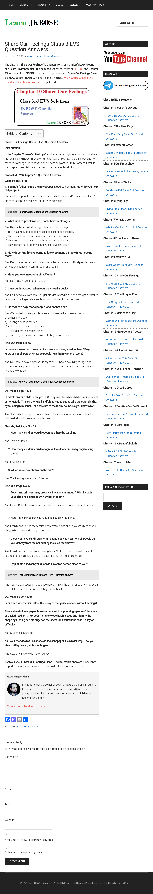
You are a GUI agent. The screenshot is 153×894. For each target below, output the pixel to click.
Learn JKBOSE (33, 22)
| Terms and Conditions (103, 883)
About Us (47, 883)
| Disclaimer (70, 883)
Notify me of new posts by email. (24, 852)
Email (8, 804)
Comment (11, 756)
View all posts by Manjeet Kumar (26, 706)
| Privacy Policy (84, 883)
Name (8, 789)
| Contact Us (58, 883)
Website (9, 819)
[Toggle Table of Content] (37, 133)
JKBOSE (78, 68)
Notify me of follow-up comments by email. (30, 839)
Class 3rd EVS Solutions (27, 726)
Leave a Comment (53, 56)
